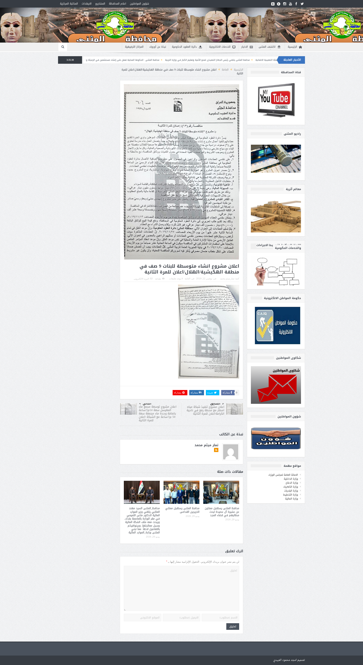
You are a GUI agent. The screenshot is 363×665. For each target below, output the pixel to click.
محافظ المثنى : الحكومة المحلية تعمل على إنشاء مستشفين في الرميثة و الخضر (170, 60)
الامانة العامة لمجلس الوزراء (283, 474)
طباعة (158, 278)
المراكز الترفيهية (134, 46)
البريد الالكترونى (141, 278)
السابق (215, 403)
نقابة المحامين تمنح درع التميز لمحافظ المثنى (102, 60)
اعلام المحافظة (117, 3)
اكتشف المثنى (267, 46)
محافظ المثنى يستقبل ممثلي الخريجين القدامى (182, 510)
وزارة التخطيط (290, 494)
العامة (187, 278)
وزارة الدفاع (292, 482)
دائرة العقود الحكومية (184, 46)
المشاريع (100, 3)
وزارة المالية (291, 498)
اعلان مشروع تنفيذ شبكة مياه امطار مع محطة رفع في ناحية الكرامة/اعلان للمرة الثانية (205, 410)
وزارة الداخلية (291, 478)
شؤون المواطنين (139, 3)
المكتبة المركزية (69, 3)
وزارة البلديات (291, 490)
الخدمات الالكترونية (219, 46)
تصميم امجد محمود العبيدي (289, 660)
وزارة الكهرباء (290, 486)
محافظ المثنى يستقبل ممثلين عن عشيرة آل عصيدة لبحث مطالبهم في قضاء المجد (222, 512)
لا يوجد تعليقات (176, 278)
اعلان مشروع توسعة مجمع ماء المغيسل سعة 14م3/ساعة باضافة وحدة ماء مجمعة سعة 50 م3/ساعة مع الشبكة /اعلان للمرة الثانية (157, 413)
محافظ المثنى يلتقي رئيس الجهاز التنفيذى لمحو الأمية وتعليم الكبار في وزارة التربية (257, 60)
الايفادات (87, 3)
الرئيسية (292, 46)
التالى (147, 403)
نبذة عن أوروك (157, 46)
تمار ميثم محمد (227, 278)
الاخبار (244, 46)
